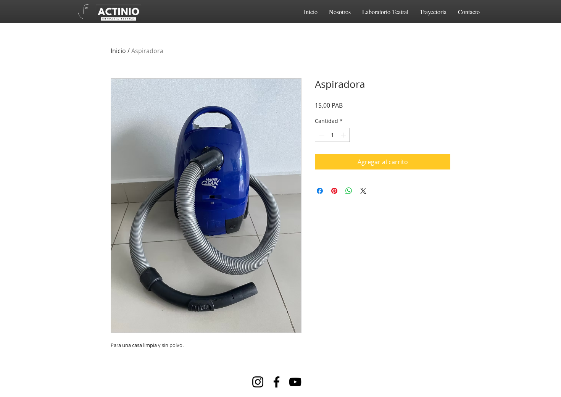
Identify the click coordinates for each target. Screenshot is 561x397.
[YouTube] (295, 381)
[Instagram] (257, 381)
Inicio (118, 51)
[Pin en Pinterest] (334, 190)
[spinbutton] (332, 135)
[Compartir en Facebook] (319, 190)
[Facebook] (276, 381)
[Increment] (344, 135)
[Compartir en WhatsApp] (348, 190)
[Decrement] (321, 135)
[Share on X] (363, 190)
